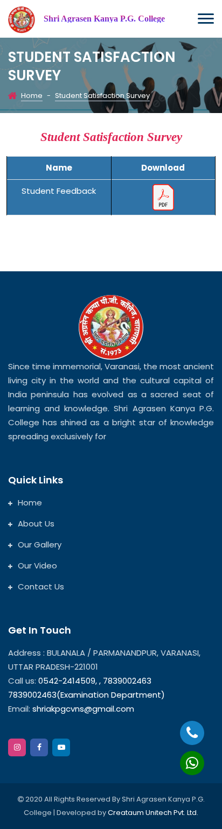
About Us (36, 523)
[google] (61, 747)
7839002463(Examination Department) (86, 694)
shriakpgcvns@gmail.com (83, 708)
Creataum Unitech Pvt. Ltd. (153, 812)
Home (32, 95)
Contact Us (41, 586)
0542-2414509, (67, 680)
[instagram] (17, 747)
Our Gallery (39, 544)
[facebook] (39, 747)
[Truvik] (21, 19)
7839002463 (127, 680)
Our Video (37, 565)
